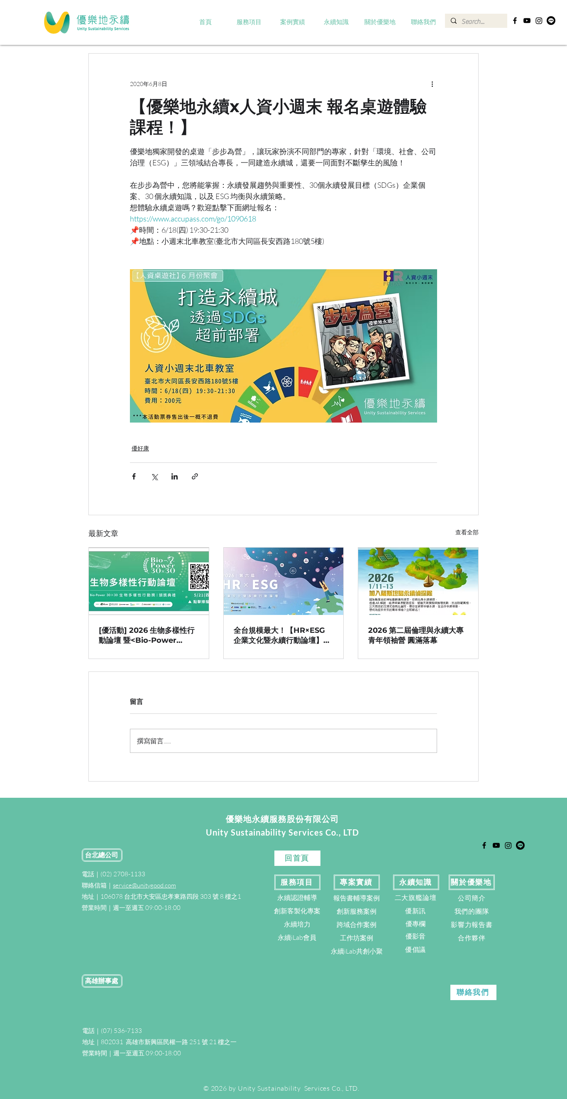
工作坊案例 (356, 938)
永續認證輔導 (297, 897)
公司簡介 (472, 898)
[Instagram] (539, 20)
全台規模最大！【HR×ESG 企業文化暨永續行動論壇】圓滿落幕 (282, 635)
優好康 (140, 448)
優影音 (415, 936)
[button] (249, 22)
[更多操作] (432, 84)
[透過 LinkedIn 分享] (174, 476)
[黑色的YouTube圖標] (527, 20)
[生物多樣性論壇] (149, 581)
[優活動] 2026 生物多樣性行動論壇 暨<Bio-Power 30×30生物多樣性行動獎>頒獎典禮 (147, 635)
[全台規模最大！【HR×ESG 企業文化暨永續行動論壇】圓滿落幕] (284, 581)
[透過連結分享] (195, 476)
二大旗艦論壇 (416, 897)
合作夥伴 (472, 938)
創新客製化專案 (297, 911)
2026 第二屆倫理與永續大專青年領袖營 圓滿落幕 (416, 635)
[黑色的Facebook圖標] (515, 20)
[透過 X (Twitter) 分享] (154, 476)
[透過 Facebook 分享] (134, 476)
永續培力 (297, 924)
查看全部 (467, 532)
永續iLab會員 (297, 937)
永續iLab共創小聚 (357, 951)
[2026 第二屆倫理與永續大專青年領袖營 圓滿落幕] (418, 581)
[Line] (551, 20)
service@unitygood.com (144, 885)
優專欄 (415, 924)
